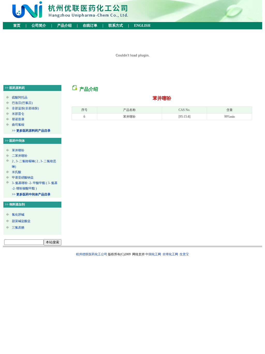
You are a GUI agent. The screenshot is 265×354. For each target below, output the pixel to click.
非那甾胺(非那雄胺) (25, 108)
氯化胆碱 (18, 214)
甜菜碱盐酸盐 (21, 221)
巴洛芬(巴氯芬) (22, 103)
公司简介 (39, 25)
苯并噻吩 (18, 150)
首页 (16, 25)
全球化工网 (170, 254)
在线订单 (90, 25)
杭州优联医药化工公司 (91, 254)
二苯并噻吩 (19, 156)
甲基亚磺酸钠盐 (23, 177)
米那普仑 (18, 114)
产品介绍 (64, 25)
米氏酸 (16, 172)
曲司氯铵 (18, 124)
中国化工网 (153, 254)
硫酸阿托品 (19, 97)
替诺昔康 (18, 119)
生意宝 (184, 254)
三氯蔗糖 (18, 227)
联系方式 (115, 25)
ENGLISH (142, 25)
